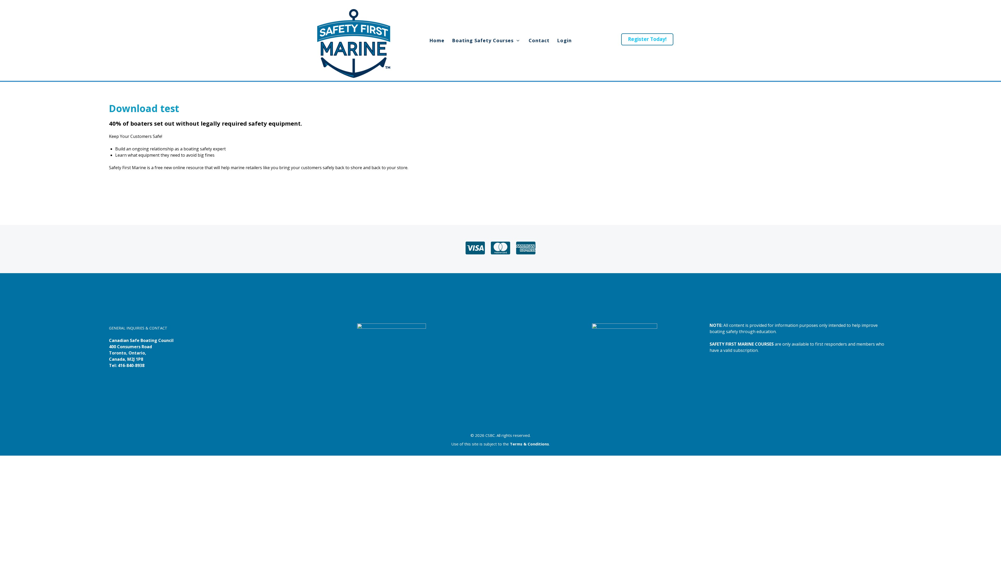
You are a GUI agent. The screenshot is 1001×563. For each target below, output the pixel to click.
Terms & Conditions (529, 443)
